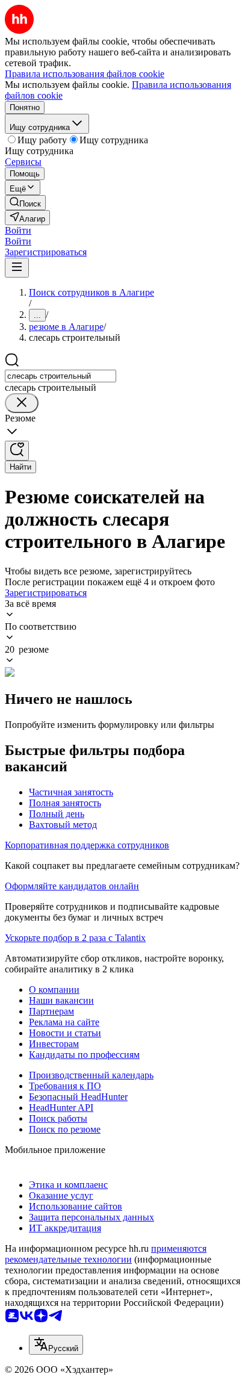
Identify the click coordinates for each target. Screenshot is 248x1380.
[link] (25, 202)
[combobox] (60, 376)
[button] (18, 230)
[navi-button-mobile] (17, 268)
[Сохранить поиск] (17, 451)
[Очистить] (22, 403)
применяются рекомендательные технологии (105, 1253)
